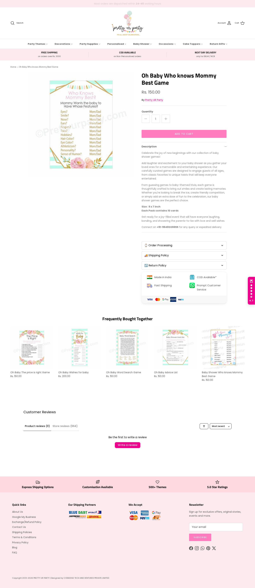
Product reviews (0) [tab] (37, 426)
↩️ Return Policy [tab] (155, 265)
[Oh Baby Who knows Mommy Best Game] (81, 124)
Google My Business (24, 517)
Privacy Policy (20, 542)
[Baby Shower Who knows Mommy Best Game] (223, 347)
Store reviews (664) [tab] (65, 426)
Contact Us (19, 527)
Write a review (127, 445)
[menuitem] (37, 44)
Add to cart (184, 134)
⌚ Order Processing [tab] (158, 245)
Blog (14, 547)
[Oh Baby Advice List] (175, 347)
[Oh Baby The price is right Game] (31, 347)
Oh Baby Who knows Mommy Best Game (38, 66)
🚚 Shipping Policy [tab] (156, 255)
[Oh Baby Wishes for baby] (79, 347)
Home (13, 66)
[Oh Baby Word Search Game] (127, 347)
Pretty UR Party (154, 100)
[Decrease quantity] (146, 119)
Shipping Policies (22, 532)
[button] (251, 291)
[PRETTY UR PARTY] (127, 23)
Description (149, 146)
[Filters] (204, 426)
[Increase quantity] (166, 119)
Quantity (147, 111)
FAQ (14, 552)
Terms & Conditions (24, 537)
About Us (17, 512)
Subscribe (200, 537)
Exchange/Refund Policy (26, 522)
